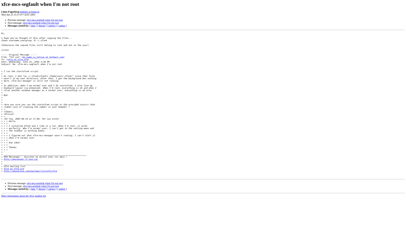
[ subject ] (52, 25)
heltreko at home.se (29, 11)
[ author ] (62, 25)
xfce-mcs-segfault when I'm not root (45, 20)
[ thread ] (41, 25)
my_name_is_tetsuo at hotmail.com (43, 57)
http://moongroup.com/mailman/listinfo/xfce (30, 171)
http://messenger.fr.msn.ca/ (21, 159)
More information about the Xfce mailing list (23, 196)
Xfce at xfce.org (14, 169)
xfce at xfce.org (18, 59)
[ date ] (33, 25)
